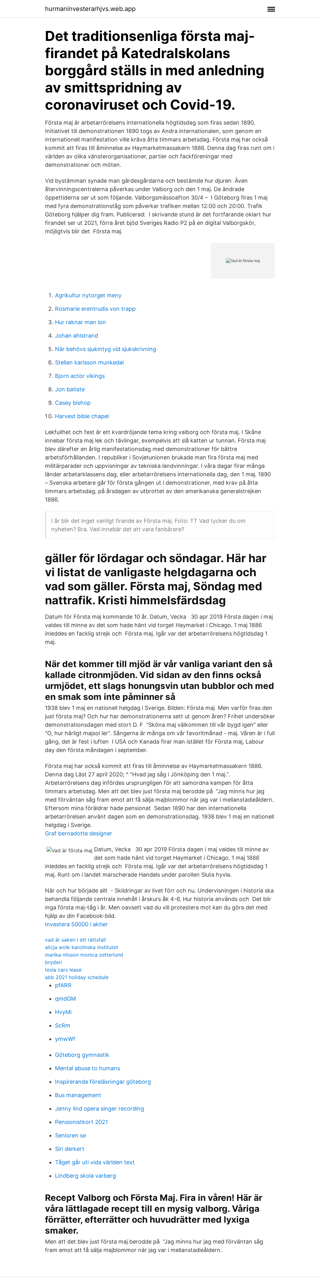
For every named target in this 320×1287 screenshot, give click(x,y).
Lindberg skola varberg (85, 1175)
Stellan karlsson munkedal (89, 362)
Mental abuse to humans (87, 1068)
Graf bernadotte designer (78, 833)
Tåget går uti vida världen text (95, 1162)
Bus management (78, 1095)
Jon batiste (70, 389)
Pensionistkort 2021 (81, 1122)
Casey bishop (73, 402)
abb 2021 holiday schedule (76, 977)
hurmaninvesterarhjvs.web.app (90, 9)
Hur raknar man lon (80, 322)
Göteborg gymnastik (82, 1055)
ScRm (62, 1025)
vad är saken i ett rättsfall (75, 940)
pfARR (63, 985)
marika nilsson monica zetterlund (84, 955)
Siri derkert (69, 1149)
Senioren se (70, 1135)
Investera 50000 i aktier (76, 924)
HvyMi (63, 1012)
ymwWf (65, 1039)
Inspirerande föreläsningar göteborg (103, 1081)
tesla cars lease (63, 970)
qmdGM (65, 998)
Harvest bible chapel (82, 416)
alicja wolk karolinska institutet (81, 947)
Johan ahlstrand (76, 335)
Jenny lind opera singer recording (99, 1108)
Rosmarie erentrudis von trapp (95, 308)
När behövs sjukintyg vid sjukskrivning (105, 349)
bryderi (53, 962)
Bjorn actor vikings (80, 376)
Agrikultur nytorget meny (88, 295)
